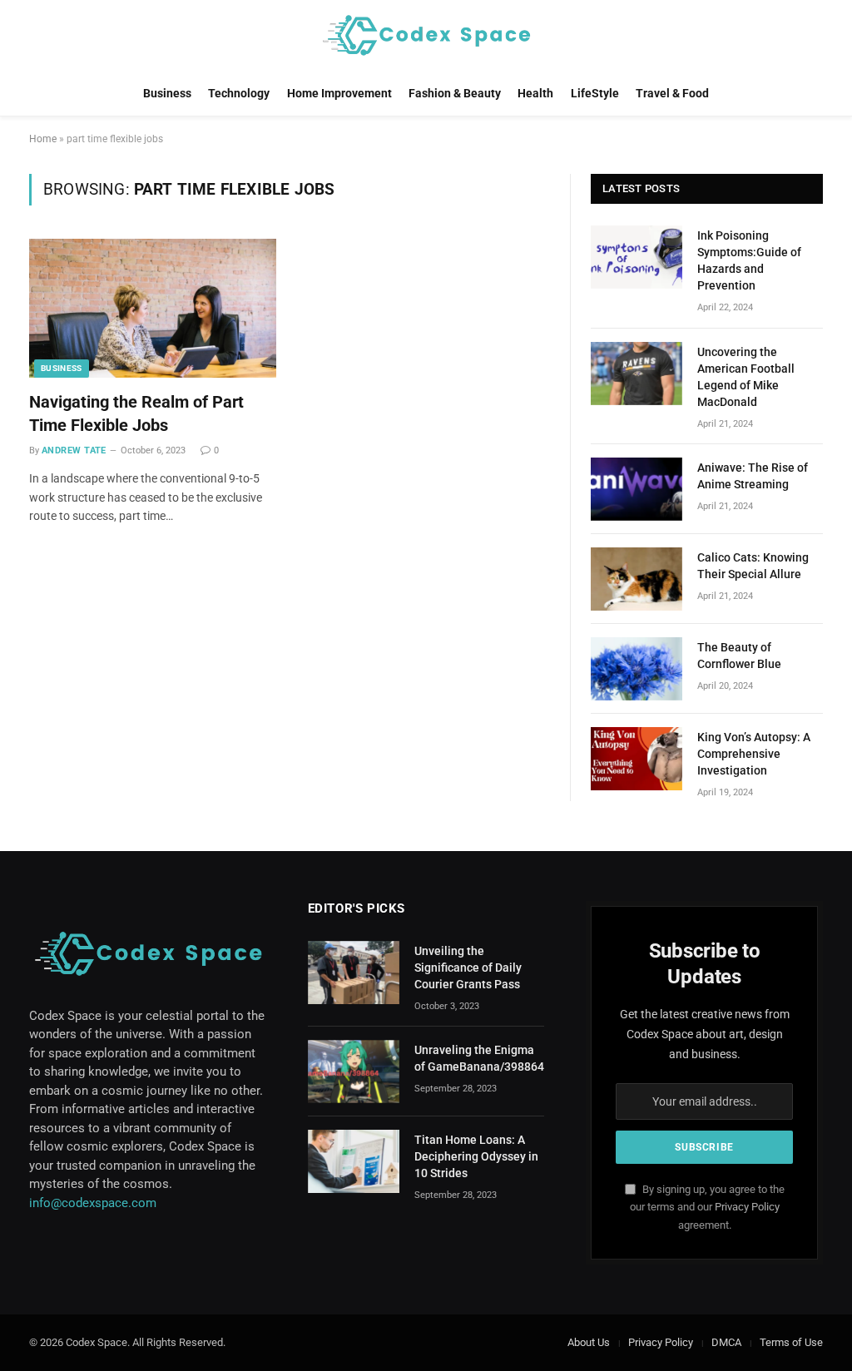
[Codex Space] (426, 35)
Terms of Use (791, 1342)
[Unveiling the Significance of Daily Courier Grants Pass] (353, 972)
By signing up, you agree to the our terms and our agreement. (707, 1207)
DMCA (726, 1342)
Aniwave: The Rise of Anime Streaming (752, 476)
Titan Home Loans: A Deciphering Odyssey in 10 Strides (476, 1156)
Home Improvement (339, 93)
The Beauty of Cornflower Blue (739, 656)
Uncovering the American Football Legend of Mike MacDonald (746, 376)
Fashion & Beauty (455, 93)
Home (43, 139)
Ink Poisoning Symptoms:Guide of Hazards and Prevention (749, 260)
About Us (588, 1342)
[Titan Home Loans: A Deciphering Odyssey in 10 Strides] (353, 1161)
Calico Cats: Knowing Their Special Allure (753, 566)
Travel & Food (672, 93)
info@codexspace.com (92, 1202)
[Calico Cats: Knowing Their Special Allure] (636, 579)
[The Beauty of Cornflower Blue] (636, 668)
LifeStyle (595, 93)
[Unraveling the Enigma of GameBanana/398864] (353, 1071)
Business (167, 93)
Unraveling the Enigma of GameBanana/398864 (479, 1058)
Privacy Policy (747, 1206)
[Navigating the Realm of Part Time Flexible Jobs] (152, 308)
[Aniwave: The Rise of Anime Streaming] (636, 489)
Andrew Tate (74, 450)
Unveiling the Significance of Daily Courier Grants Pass (468, 967)
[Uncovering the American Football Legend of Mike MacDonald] (636, 373)
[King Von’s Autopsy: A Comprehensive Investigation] (636, 758)
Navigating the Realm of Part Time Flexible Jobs (136, 413)
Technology (239, 93)
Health (535, 93)
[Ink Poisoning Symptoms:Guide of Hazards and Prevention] (636, 257)
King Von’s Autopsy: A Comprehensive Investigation (753, 753)
